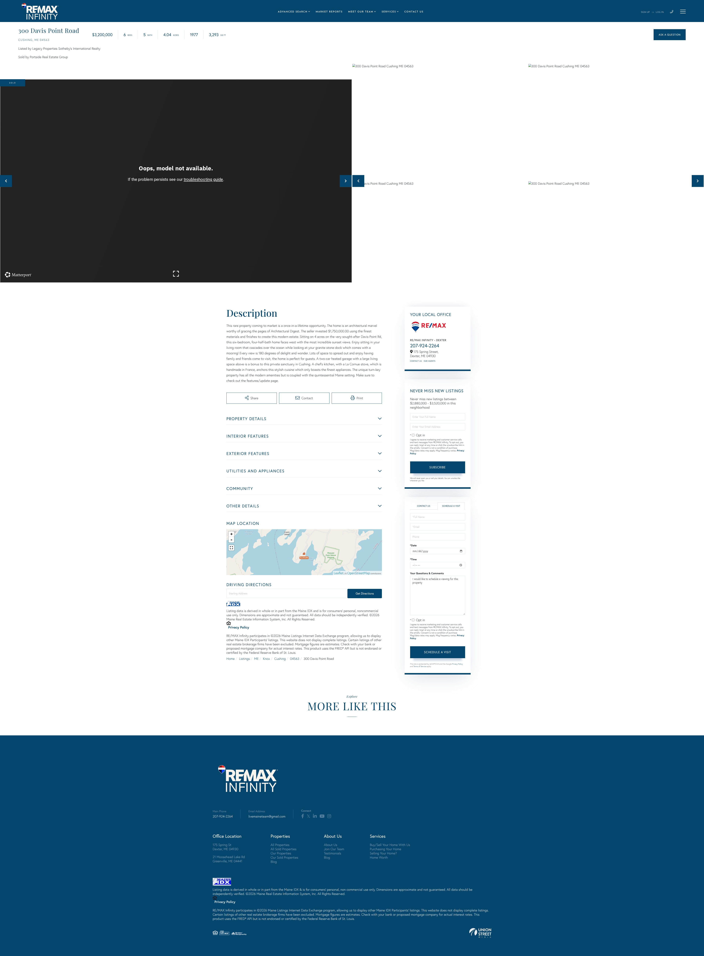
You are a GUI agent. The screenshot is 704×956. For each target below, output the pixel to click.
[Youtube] (322, 816)
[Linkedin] (315, 816)
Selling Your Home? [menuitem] (383, 853)
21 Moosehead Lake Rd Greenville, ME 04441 (229, 859)
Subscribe (437, 467)
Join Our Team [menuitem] (334, 849)
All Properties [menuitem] (280, 845)
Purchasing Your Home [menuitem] (385, 849)
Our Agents (429, 361)
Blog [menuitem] (274, 862)
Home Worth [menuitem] (379, 857)
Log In (660, 12)
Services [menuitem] (389, 12)
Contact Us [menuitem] (413, 12)
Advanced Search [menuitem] (292, 12)
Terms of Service (419, 666)
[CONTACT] (670, 34)
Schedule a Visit (451, 506)
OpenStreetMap (358, 573)
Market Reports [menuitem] (329, 12)
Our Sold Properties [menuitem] (284, 857)
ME (256, 659)
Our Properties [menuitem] (281, 853)
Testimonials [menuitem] (332, 853)
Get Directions (365, 593)
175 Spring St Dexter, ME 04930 (225, 847)
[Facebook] (302, 816)
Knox (266, 659)
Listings (244, 659)
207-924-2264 (424, 346)
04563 (294, 659)
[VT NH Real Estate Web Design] (480, 933)
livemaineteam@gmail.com (266, 816)
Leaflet (339, 573)
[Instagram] (329, 816)
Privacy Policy (238, 627)
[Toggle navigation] (683, 11)
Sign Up (645, 12)
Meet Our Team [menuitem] (360, 12)
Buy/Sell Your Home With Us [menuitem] (390, 845)
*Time (413, 559)
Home (230, 659)
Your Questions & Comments (427, 573)
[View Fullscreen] (231, 548)
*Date (413, 545)
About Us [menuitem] (330, 845)
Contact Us (416, 361)
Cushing (280, 659)
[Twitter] (308, 816)
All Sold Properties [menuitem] (283, 849)
